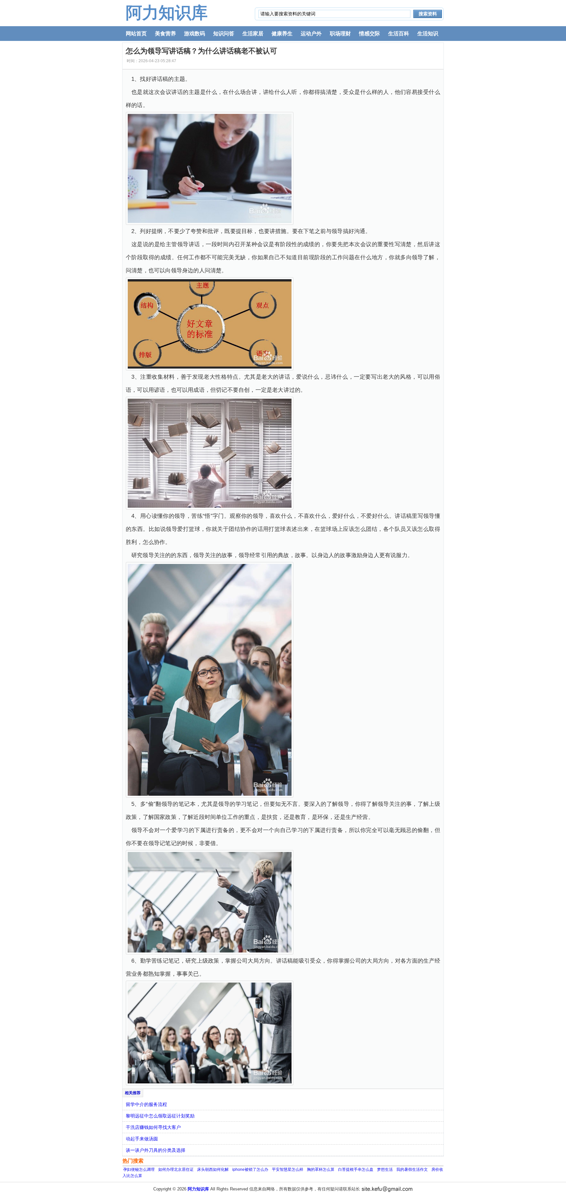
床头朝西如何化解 (213, 1169)
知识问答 (223, 33)
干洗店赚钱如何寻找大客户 (153, 1127)
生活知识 (427, 33)
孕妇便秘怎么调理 (139, 1169)
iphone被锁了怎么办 (250, 1169)
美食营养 (165, 33)
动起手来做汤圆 (142, 1138)
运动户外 (311, 33)
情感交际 (369, 33)
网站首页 (136, 33)
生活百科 (398, 33)
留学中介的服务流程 (146, 1104)
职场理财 (340, 33)
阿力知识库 (167, 13)
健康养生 (282, 33)
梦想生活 (385, 1169)
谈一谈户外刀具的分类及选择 (155, 1150)
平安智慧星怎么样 (287, 1169)
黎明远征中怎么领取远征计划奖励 (160, 1115)
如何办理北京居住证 (176, 1169)
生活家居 (252, 33)
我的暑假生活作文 (412, 1169)
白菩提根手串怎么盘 (355, 1169)
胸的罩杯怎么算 (320, 1169)
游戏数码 (194, 33)
